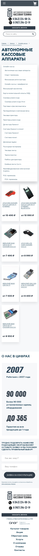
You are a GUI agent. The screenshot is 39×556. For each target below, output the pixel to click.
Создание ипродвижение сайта (24, 523)
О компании (19, 543)
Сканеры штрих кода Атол (15, 102)
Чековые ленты (10, 150)
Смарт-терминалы (12, 75)
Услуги (19, 539)
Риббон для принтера (13, 159)
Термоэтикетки (10, 155)
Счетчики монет (11, 137)
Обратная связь (19, 536)
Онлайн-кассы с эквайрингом (16, 84)
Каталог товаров (19, 529)
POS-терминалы (11, 179)
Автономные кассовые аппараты (17, 70)
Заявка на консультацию (19, 475)
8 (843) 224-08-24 (22, 19)
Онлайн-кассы (22, 43)
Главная (4, 43)
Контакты (19, 550)
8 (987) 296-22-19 (21, 22)
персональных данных (8, 484)
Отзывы (19, 547)
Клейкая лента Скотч (13, 164)
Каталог (12, 43)
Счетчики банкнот (12, 133)
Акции (19, 532)
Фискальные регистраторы (15, 79)
